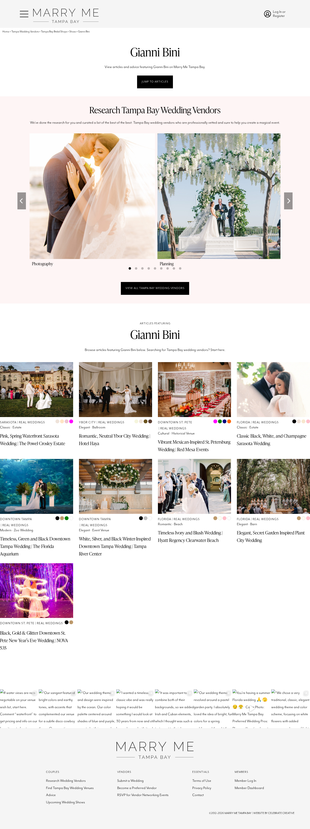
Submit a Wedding (130, 781)
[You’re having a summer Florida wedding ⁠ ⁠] (251, 708)
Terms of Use (201, 781)
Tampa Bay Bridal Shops (54, 31)
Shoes (72, 31)
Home (5, 31)
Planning (167, 263)
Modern (5, 530)
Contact (198, 795)
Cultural (163, 433)
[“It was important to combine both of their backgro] (174, 708)
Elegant (84, 427)
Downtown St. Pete (175, 422)
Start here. (217, 350)
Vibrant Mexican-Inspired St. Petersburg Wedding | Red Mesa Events (194, 446)
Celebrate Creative (281, 813)
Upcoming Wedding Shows (65, 802)
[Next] (288, 200)
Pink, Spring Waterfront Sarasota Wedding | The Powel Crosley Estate (32, 440)
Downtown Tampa (16, 519)
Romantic (164, 524)
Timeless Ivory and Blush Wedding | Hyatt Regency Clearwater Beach (190, 536)
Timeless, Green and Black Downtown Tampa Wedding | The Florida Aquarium (35, 546)
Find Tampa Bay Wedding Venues (70, 788)
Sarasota (8, 422)
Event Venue (100, 530)
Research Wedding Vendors (66, 781)
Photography (42, 263)
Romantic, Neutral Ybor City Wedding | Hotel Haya (114, 440)
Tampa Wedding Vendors (25, 31)
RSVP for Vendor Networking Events (143, 795)
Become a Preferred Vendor (137, 788)
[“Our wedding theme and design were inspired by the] (97, 708)
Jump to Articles (155, 81)
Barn (253, 524)
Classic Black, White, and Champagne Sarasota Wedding (271, 440)
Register (279, 16)
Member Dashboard (249, 788)
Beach (178, 524)
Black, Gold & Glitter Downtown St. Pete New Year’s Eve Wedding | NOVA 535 (34, 640)
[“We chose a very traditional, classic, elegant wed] (290, 708)
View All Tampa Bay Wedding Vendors (155, 288)
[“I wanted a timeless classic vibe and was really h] (135, 708)
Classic (5, 427)
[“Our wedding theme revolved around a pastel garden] (213, 708)
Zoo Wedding (23, 530)
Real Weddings (32, 422)
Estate (17, 427)
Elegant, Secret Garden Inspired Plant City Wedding (271, 536)
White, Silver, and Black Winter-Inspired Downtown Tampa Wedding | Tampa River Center (115, 546)
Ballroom (98, 427)
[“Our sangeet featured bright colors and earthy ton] (58, 708)
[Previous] (21, 200)
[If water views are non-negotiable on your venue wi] (19, 708)
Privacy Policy (201, 788)
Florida (243, 422)
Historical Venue (183, 433)
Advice (51, 795)
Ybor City (87, 422)
